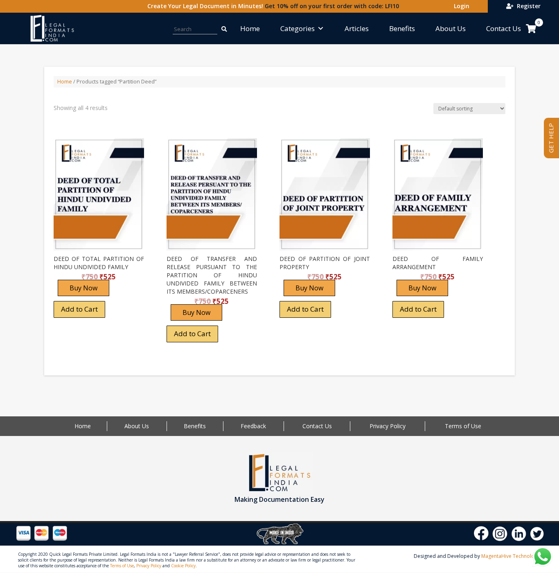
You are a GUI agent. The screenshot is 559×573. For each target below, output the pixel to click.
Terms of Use (463, 426)
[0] (531, 28)
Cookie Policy (183, 566)
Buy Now (83, 287)
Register (527, 6)
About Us (450, 28)
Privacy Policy (388, 426)
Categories (297, 28)
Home (250, 28)
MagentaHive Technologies (512, 556)
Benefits (402, 28)
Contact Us (503, 28)
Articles (357, 28)
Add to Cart (79, 309)
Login (460, 6)
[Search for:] (220, 28)
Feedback (253, 426)
